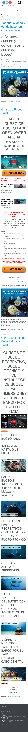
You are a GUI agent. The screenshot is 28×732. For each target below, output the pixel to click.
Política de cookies (6, 711)
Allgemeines (11, 696)
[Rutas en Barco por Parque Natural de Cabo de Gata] (13, 674)
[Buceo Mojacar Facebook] (2, 325)
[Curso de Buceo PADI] (13, 465)
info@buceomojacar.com (21, 281)
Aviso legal (4, 706)
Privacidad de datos (6, 709)
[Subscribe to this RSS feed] (25, 17)
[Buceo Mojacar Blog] (9, 325)
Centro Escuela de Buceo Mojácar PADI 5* (13, 341)
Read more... (17, 101)
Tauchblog (10, 101)
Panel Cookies (4, 724)
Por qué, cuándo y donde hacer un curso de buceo (13, 26)
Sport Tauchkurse (12, 329)
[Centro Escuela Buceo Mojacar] (3, 15)
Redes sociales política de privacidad (9, 713)
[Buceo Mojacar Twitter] (4, 325)
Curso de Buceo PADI (11, 111)
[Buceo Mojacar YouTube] (7, 325)
